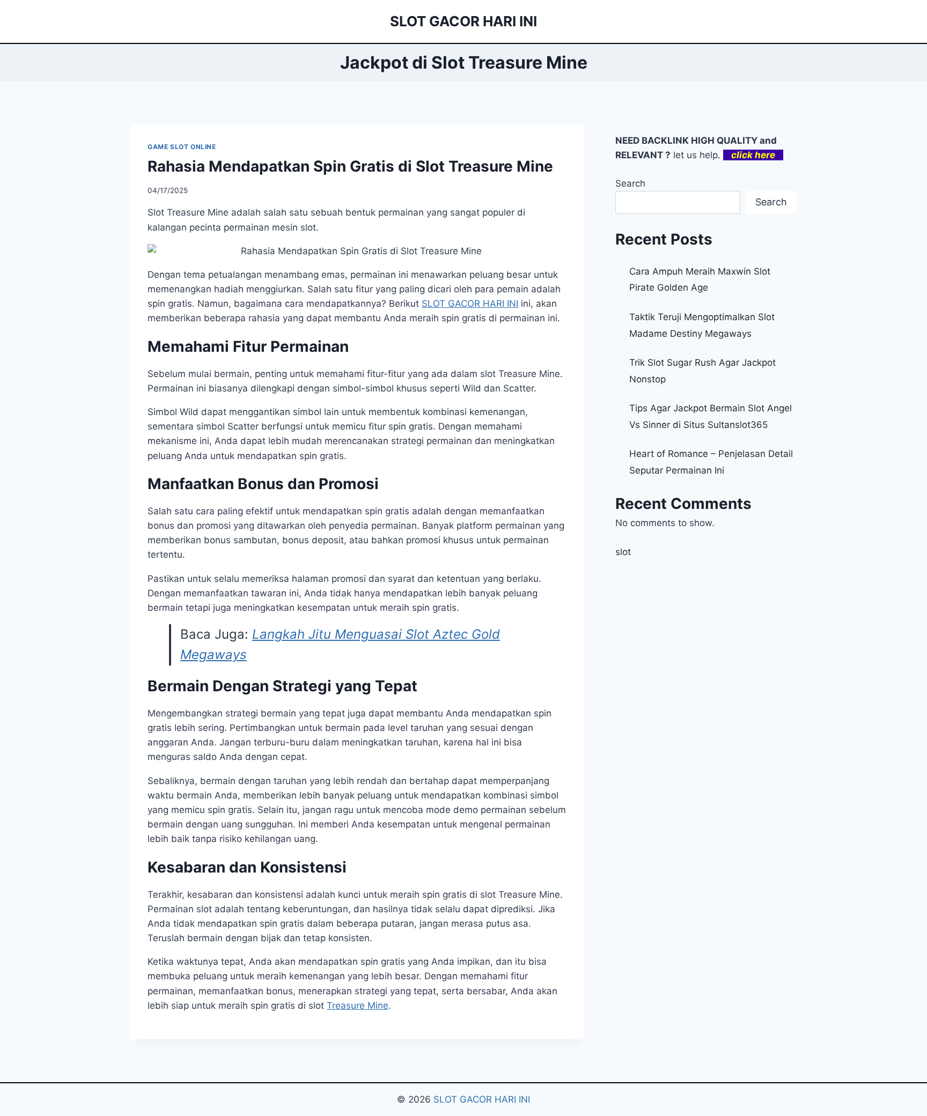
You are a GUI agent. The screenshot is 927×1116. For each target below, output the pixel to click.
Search (630, 183)
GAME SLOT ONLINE (182, 147)
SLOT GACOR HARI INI (481, 1099)
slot (623, 551)
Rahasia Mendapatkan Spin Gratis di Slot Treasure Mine (350, 166)
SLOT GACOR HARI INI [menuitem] (470, 303)
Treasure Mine (357, 1005)
